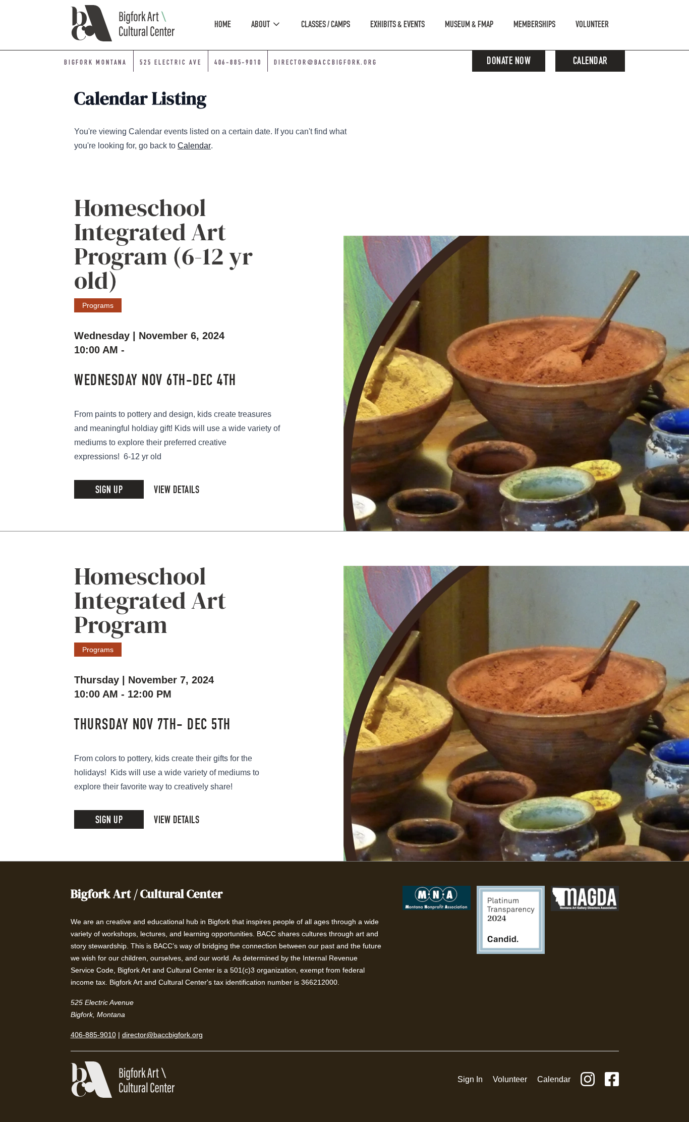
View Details (176, 491)
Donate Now (509, 62)
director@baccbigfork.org (325, 63)
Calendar (590, 62)
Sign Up (109, 491)
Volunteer (510, 1079)
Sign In (470, 1079)
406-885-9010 (238, 63)
